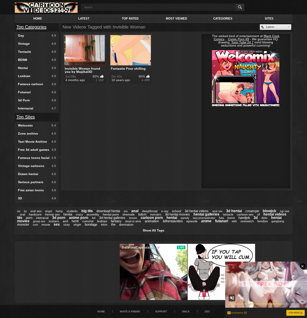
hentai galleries (206, 214)
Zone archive (37, 133)
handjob (244, 218)
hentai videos (274, 214)
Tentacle (37, 51)
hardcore (35, 214)
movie (46, 224)
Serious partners (37, 182)
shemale (128, 214)
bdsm (142, 214)
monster (23, 224)
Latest (83, 18)
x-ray (164, 211)
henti (75, 221)
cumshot (87, 221)
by (25, 211)
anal (134, 211)
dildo (264, 218)
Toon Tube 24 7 (242, 42)
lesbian (102, 221)
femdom (262, 221)
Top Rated (130, 18)
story (66, 224)
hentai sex (52, 214)
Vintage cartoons (37, 166)
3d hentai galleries (112, 218)
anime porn (78, 218)
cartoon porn (152, 218)
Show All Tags (153, 230)
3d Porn (37, 100)
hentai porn (111, 214)
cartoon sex (245, 214)
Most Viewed (176, 18)
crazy (79, 214)
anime (206, 221)
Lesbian (37, 76)
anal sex (217, 211)
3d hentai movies (177, 214)
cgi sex (284, 211)
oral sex (36, 211)
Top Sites (25, 116)
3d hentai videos (197, 211)
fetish (104, 224)
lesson (133, 218)
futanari (221, 221)
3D (37, 198)
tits (19, 218)
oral (22, 214)
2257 (207, 311)
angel (48, 211)
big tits (87, 211)
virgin (77, 224)
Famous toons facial (37, 158)
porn (29, 218)
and (65, 221)
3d (256, 218)
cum (35, 224)
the (113, 224)
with (234, 221)
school (176, 211)
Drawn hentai (37, 174)
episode (192, 221)
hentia (67, 214)
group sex (39, 221)
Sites (269, 18)
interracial (42, 218)
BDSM (37, 60)
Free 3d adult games (37, 149)
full (94, 218)
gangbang (277, 221)
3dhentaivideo (172, 221)
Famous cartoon (37, 84)
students (72, 211)
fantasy (116, 221)
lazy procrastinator (204, 218)
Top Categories (31, 26)
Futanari (37, 92)
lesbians (54, 221)
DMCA (185, 311)
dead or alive (133, 221)
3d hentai (234, 211)
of (258, 214)
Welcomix (37, 125)
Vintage (37, 43)
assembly (93, 214)
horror (231, 218)
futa (221, 218)
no (18, 211)
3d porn (58, 218)
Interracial (37, 108)
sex (57, 224)
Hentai (37, 68)
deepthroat (150, 211)
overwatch (247, 221)
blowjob (269, 211)
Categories (222, 18)
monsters (155, 214)
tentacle (228, 214)
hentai (172, 218)
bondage (91, 224)
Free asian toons (37, 190)
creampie (252, 211)
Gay (37, 35)
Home (37, 18)
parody (185, 218)
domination (126, 224)
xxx (126, 211)
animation (152, 221)
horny (59, 211)
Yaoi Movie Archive (37, 141)
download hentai (108, 211)
